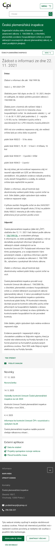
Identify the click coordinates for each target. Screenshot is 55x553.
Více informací (11, 545)
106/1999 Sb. (12, 235)
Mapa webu (7, 474)
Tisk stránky (10, 358)
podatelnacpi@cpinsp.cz (16, 505)
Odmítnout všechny (37, 538)
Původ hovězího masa (17, 455)
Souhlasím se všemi (13, 538)
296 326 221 (10, 510)
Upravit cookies (9, 478)
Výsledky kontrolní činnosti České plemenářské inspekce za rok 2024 (25, 397)
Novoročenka (10, 383)
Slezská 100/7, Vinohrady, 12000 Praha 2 (13, 496)
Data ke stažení (14, 447)
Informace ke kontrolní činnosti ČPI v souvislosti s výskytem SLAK (26, 422)
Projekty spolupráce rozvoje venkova (23, 451)
